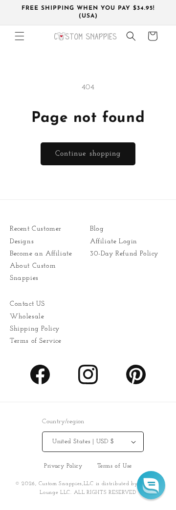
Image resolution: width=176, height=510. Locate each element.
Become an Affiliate (41, 253)
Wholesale (27, 316)
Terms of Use (114, 466)
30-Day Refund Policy (124, 253)
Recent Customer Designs (36, 235)
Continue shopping (88, 153)
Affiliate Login (113, 241)
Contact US (27, 304)
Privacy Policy (63, 466)
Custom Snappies (61, 484)
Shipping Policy (35, 329)
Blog (97, 229)
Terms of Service (36, 341)
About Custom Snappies (33, 272)
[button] (19, 36)
